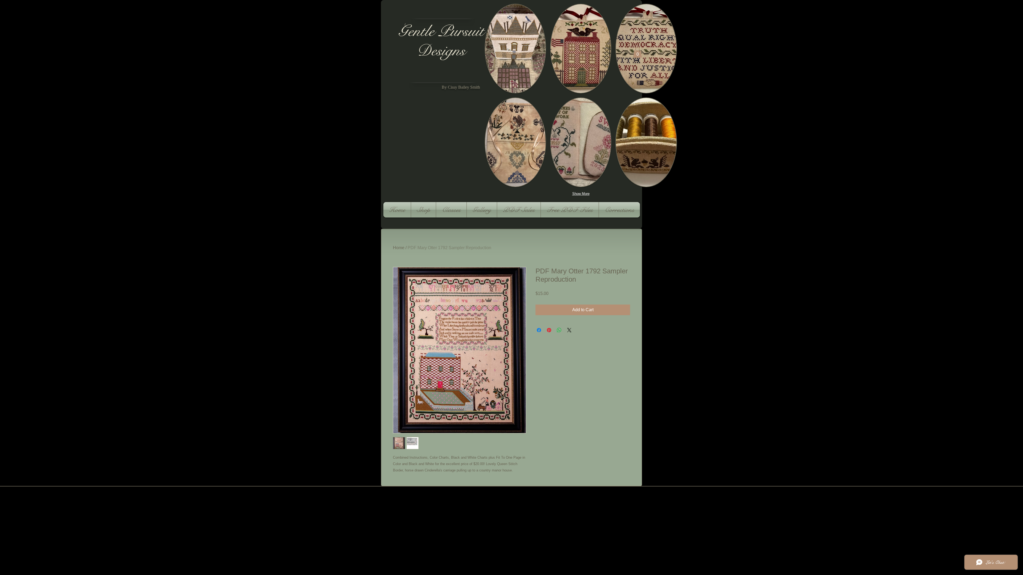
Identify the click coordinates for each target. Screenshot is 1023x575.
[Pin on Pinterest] (549, 330)
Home (398, 247)
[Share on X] (569, 330)
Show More (581, 194)
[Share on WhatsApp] (559, 330)
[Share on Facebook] (539, 330)
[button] (515, 48)
